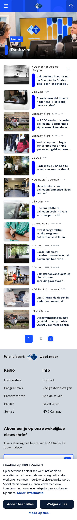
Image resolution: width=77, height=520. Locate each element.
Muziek (9, 403)
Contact (48, 380)
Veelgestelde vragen (57, 388)
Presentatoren (14, 395)
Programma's (13, 388)
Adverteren (50, 403)
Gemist (9, 411)
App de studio (52, 395)
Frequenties (12, 380)
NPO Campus (51, 411)
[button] (6, 6)
